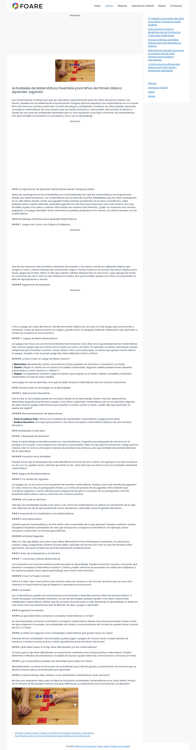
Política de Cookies (120, 746)
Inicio (97, 6)
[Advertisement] (75, 35)
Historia (122, 6)
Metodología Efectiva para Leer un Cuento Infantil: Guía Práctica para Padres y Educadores (166, 55)
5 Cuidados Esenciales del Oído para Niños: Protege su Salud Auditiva (166, 21)
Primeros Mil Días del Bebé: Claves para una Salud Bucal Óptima (164, 43)
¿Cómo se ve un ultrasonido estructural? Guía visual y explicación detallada (164, 67)
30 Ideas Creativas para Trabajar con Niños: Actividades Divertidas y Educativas (54, 733)
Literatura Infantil (143, 6)
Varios (109, 6)
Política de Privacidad (85, 746)
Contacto (176, 6)
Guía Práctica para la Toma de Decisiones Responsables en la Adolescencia (52, 736)
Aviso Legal (103, 746)
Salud (161, 6)
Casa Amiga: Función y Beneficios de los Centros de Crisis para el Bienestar (164, 32)
